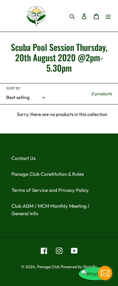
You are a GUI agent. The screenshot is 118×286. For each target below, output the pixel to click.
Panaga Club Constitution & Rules (47, 174)
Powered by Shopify (79, 266)
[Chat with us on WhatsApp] (95, 274)
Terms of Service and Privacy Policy (50, 190)
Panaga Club (48, 266)
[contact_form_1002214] (105, 273)
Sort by (13, 88)
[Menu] (108, 15)
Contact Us (23, 158)
